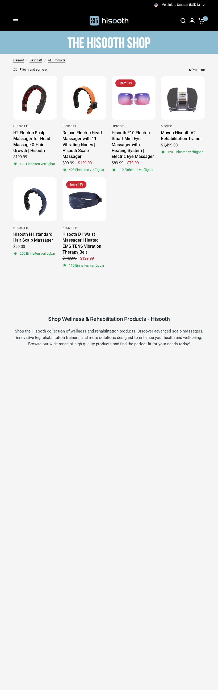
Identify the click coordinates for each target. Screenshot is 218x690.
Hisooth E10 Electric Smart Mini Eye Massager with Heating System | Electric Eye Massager (133, 144)
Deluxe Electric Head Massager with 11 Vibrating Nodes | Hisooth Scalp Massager (82, 144)
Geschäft (36, 60)
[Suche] (183, 20)
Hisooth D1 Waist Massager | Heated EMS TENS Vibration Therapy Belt (81, 243)
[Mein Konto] (192, 20)
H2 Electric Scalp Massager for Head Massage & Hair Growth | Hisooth (31, 141)
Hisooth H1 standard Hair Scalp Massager (33, 237)
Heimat (18, 60)
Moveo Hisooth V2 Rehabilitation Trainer (181, 135)
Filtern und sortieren (34, 69)
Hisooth (20, 126)
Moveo (167, 126)
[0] (200, 20)
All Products (56, 60)
